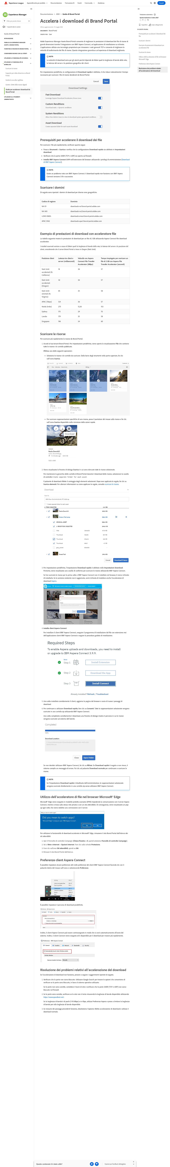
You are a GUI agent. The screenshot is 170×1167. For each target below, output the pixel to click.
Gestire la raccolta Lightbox (14, 80)
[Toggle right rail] (138, 9)
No (148, 20)
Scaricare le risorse (11, 69)
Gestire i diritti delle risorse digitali (16, 85)
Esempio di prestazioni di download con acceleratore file (151, 46)
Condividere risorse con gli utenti (15, 53)
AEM (58, 14)
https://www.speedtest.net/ (53, 997)
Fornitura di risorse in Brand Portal (16, 49)
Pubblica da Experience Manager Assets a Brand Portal (14, 44)
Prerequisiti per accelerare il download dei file (152, 35)
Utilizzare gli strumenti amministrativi (12, 98)
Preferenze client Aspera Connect (149, 64)
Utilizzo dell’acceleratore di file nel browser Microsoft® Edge (152, 58)
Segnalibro (144, 25)
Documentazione (46, 14)
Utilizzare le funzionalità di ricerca (16, 58)
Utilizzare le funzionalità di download (13, 63)
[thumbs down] (97, 1164)
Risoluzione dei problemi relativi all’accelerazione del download (150, 69)
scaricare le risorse (112, 484)
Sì (142, 20)
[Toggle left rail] (31, 9)
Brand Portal (53, 31)
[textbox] (17, 21)
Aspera (53, 581)
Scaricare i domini (144, 41)
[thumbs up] (92, 1164)
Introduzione (8, 38)
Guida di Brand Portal (71, 14)
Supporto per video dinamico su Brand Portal (18, 74)
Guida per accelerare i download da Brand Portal (18, 90)
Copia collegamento (157, 25)
